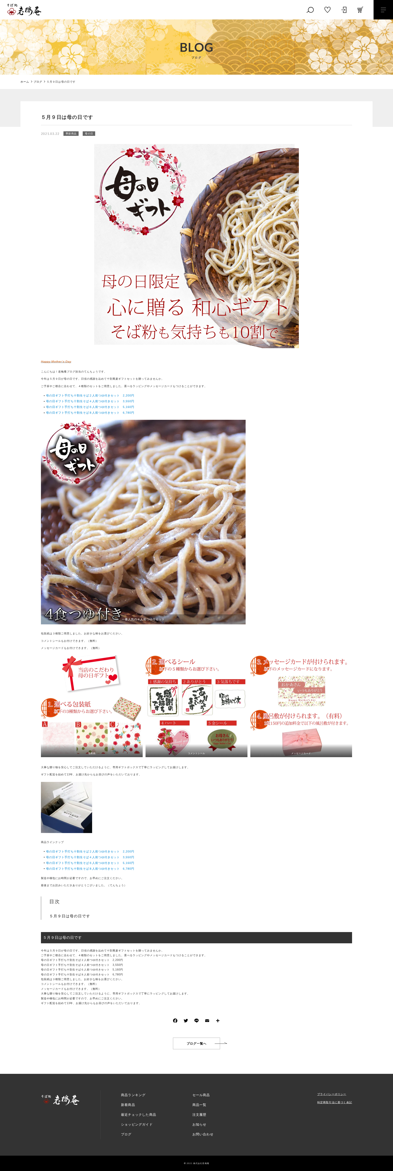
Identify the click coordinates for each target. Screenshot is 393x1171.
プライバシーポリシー (331, 1094)
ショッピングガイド (137, 1124)
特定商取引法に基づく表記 (334, 1102)
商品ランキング (133, 1095)
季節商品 (71, 133)
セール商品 (201, 1095)
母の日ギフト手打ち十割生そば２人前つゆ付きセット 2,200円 (90, 395)
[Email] (207, 1021)
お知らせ (199, 1124)
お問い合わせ (202, 1134)
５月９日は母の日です (69, 916)
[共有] (218, 1021)
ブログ (126, 1134)
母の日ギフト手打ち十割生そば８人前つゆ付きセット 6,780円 (90, 412)
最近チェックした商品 (138, 1114)
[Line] (196, 1021)
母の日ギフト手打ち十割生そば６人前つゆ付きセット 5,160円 (90, 407)
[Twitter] (186, 1021)
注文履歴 (199, 1114)
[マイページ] (344, 10)
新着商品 (128, 1105)
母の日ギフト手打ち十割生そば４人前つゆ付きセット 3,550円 (90, 401)
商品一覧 (199, 1105)
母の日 (89, 133)
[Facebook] (175, 1021)
